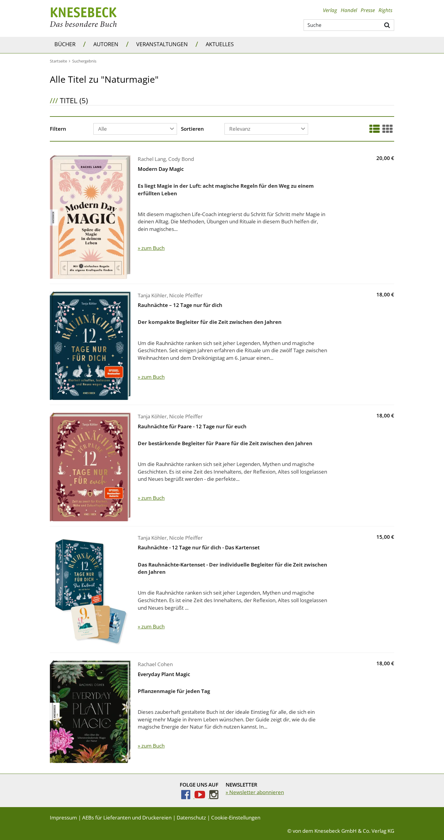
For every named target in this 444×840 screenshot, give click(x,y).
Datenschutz (191, 817)
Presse (368, 10)
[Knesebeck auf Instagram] (213, 796)
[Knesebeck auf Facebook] (188, 796)
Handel (349, 10)
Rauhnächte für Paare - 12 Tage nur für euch (192, 426)
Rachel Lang (152, 158)
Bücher (65, 44)
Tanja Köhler (152, 295)
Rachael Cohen (155, 664)
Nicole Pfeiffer (186, 295)
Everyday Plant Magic (164, 674)
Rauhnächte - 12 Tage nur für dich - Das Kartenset (199, 547)
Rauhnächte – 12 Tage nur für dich (180, 305)
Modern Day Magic (161, 168)
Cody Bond (181, 158)
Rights (385, 10)
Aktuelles (220, 44)
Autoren (105, 44)
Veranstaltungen (162, 44)
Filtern (58, 129)
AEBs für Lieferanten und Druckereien (127, 817)
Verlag (330, 10)
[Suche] (387, 24)
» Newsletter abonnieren (255, 792)
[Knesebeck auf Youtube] (202, 796)
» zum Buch (151, 247)
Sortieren (192, 129)
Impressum (63, 817)
